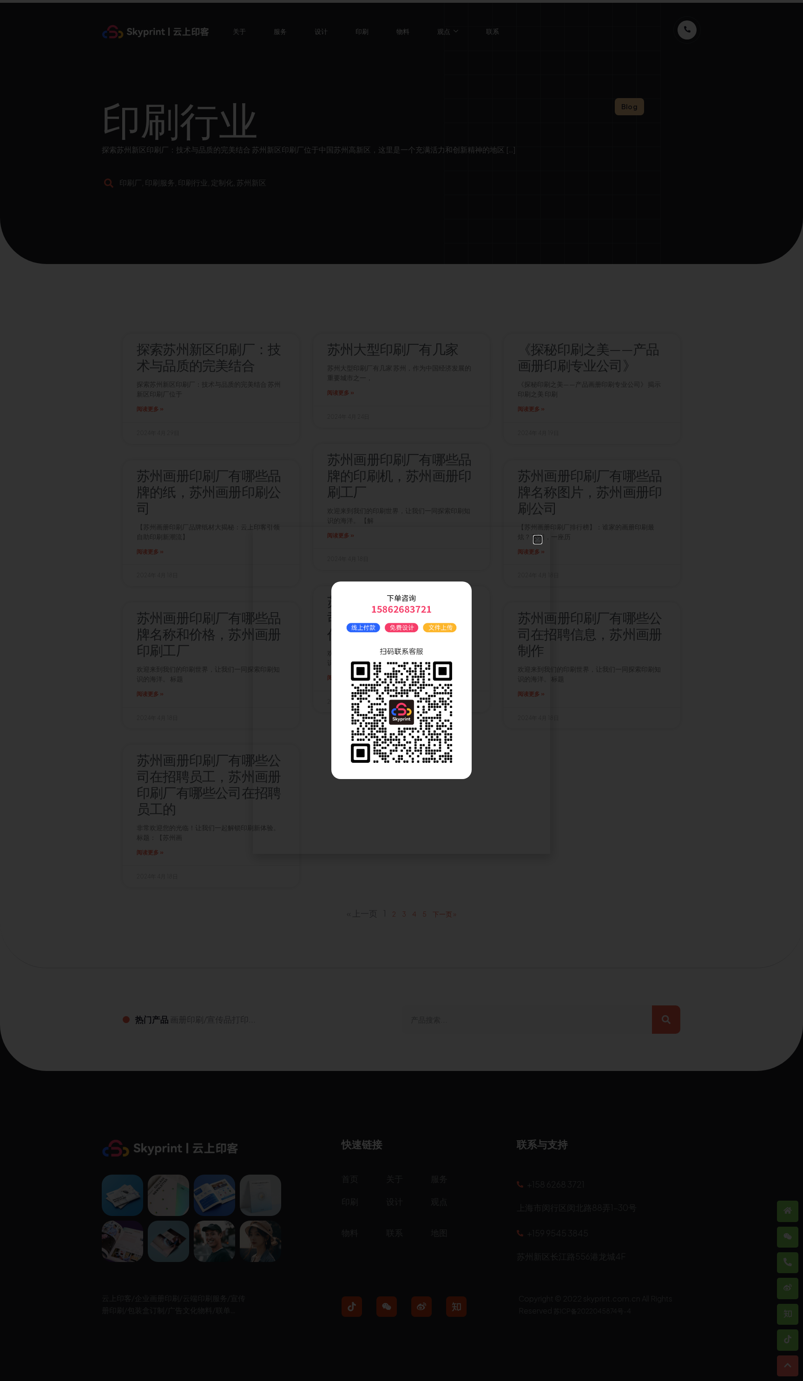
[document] (401, 690)
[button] (537, 539)
